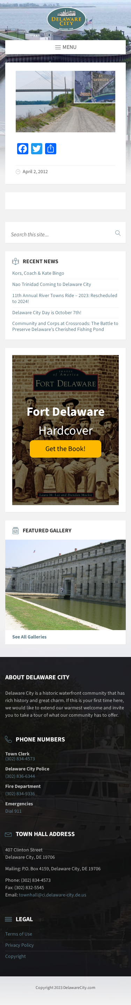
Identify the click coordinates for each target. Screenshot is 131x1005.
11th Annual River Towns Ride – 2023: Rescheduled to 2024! (64, 298)
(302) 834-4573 (20, 758)
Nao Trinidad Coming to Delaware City (51, 284)
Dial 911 (13, 811)
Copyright (15, 956)
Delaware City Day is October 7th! (46, 312)
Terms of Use (18, 934)
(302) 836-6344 (20, 776)
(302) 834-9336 (20, 793)
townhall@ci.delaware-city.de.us (52, 895)
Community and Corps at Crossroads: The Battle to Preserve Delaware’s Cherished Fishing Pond (65, 326)
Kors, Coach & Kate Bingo (38, 273)
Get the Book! (65, 449)
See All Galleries (29, 637)
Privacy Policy (19, 945)
